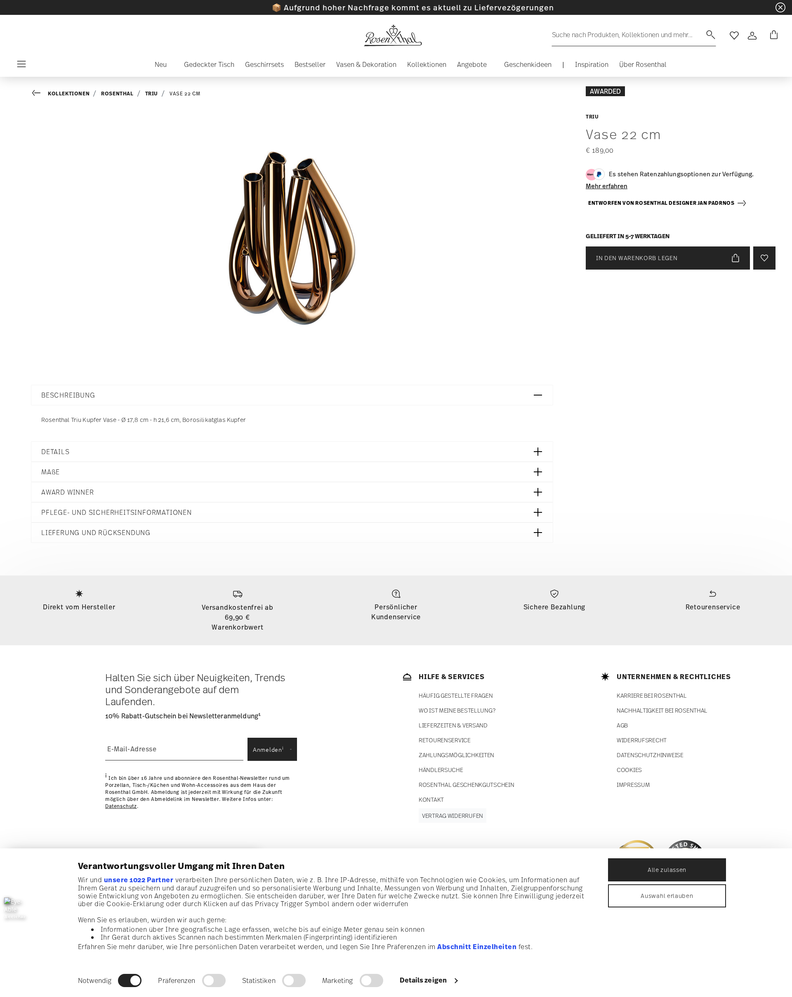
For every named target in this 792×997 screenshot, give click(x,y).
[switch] (214, 980)
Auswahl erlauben (667, 896)
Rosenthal (117, 93)
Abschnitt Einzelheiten (476, 946)
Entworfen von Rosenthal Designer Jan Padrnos (662, 202)
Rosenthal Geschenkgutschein (466, 785)
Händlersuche (441, 770)
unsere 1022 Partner (139, 879)
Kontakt (431, 799)
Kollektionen (69, 93)
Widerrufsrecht (642, 740)
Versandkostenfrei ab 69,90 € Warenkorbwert (237, 617)
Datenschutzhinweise (650, 755)
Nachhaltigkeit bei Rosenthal (662, 710)
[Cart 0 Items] (772, 35)
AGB (622, 725)
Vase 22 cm (185, 93)
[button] (157, 66)
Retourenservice (713, 606)
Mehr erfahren (606, 186)
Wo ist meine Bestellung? (457, 710)
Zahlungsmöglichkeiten (456, 755)
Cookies (629, 770)
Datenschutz (121, 806)
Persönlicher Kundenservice (396, 611)
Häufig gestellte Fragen (456, 695)
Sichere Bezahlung (554, 606)
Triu (151, 93)
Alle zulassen (667, 870)
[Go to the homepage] (392, 35)
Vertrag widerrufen (452, 815)
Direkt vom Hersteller (79, 606)
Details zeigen (423, 980)
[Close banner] (780, 7)
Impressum (633, 785)
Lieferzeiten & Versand (453, 725)
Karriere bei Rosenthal (652, 695)
